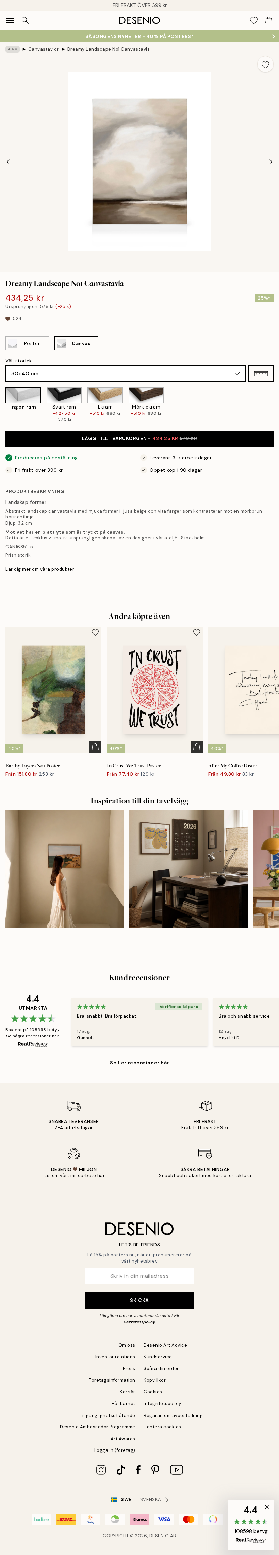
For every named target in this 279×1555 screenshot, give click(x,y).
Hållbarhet (123, 1403)
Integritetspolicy (162, 1403)
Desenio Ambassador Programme (97, 1427)
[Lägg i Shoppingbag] (95, 747)
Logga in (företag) (114, 1450)
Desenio (159, 1536)
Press (129, 1368)
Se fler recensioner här (139, 1063)
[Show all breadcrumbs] (12, 49)
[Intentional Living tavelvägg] (188, 869)
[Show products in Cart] (268, 20)
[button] (261, 373)
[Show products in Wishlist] (253, 20)
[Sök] (25, 20)
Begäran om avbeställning (173, 1415)
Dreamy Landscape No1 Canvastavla (108, 49)
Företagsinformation (112, 1380)
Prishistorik (18, 555)
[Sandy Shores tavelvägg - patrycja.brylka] (64, 869)
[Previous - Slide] (8, 161)
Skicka (139, 1300)
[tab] (35, 269)
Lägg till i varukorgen (139, 438)
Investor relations (115, 1357)
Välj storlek (18, 361)
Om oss (126, 1345)
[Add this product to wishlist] (265, 64)
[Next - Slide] (270, 161)
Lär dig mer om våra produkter (39, 569)
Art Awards (123, 1439)
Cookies (153, 1392)
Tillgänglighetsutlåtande (107, 1415)
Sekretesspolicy (139, 1322)
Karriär (127, 1392)
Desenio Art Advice (165, 1345)
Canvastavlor (43, 49)
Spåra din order (161, 1368)
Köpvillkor (155, 1380)
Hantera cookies (162, 1427)
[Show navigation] (10, 20)
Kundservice (158, 1357)
